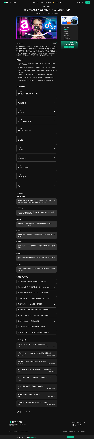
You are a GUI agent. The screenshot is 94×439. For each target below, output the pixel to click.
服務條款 (65, 431)
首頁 (44, 6)
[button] (79, 2)
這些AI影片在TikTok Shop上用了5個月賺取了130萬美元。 (32, 344)
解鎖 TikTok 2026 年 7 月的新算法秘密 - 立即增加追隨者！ (33, 361)
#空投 (19, 371)
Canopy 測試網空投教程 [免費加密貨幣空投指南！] (30, 386)
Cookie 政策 (77, 431)
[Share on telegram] (78, 425)
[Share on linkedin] (75, 425)
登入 (83, 2)
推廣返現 (50, 2)
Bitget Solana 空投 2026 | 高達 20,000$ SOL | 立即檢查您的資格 (34, 369)
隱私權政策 (70, 431)
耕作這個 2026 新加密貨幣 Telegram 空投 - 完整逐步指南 (32, 402)
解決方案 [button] (34, 2)
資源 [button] (41, 2)
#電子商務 (38, 13)
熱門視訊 (49, 6)
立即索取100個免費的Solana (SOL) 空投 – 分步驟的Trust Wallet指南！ (36, 377)
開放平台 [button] (57, 2)
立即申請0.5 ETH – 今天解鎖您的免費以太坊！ (29, 394)
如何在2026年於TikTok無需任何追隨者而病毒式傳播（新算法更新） (35, 353)
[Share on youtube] (80, 425)
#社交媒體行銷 (21, 355)
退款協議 (83, 431)
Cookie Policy (32, 437)
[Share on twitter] (73, 425)
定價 (46, 2)
